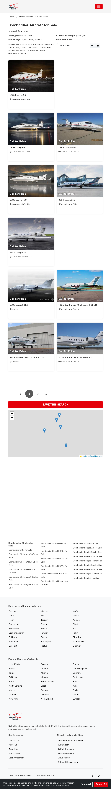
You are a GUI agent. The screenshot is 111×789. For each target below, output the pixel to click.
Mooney (44, 611)
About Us (13, 745)
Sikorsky (77, 646)
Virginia (12, 690)
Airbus (76, 615)
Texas (11, 673)
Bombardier (14, 628)
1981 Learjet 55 (18, 95)
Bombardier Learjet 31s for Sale (87, 548)
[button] (60, 427)
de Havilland (78, 641)
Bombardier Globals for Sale (85, 543)
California (13, 677)
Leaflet (84, 456)
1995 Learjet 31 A (19, 305)
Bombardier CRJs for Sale (20, 550)
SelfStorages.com (66, 753)
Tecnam (44, 620)
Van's (75, 611)
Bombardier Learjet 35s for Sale (87, 552)
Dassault (13, 646)
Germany (77, 673)
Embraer (45, 624)
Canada (44, 664)
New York (13, 699)
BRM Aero (77, 637)
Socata (44, 628)
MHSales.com (64, 758)
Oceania (44, 690)
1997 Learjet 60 (18, 147)
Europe (76, 664)
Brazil (43, 686)
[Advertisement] (55, 379)
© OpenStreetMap (95, 456)
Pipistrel (76, 624)
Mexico (44, 677)
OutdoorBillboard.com (68, 762)
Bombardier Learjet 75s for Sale (87, 574)
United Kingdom (80, 668)
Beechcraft (14, 624)
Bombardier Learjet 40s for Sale (87, 556)
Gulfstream (14, 641)
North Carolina (15, 686)
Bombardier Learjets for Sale (86, 578)
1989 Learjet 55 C (67, 147)
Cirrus (11, 615)
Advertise (13, 749)
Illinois (11, 681)
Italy (75, 686)
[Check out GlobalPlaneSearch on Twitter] (99, 776)
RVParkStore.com (66, 749)
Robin (75, 633)
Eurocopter (46, 641)
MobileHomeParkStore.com (70, 740)
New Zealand (47, 699)
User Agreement (16, 758)
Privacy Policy (15, 753)
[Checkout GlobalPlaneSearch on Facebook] (93, 776)
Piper (11, 620)
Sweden (76, 699)
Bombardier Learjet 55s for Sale (87, 565)
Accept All (101, 784)
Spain (75, 690)
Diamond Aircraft (16, 633)
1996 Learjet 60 (18, 200)
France (76, 681)
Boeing (44, 637)
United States (15, 664)
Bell (42, 615)
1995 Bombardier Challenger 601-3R (77, 305)
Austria (76, 694)
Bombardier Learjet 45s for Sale (87, 561)
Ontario (44, 668)
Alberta (44, 673)
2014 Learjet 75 (66, 200)
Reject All (86, 784)
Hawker (44, 633)
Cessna (12, 611)
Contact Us (14, 740)
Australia (45, 694)
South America (48, 681)
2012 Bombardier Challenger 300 (27, 357)
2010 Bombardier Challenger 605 (75, 357)
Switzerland (78, 677)
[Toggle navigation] (99, 6)
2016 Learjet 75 (18, 252)
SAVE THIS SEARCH (55, 404)
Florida (12, 668)
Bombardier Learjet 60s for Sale (87, 569)
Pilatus (44, 646)
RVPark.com (63, 745)
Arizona (12, 694)
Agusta (76, 620)
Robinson (13, 637)
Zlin (74, 628)
